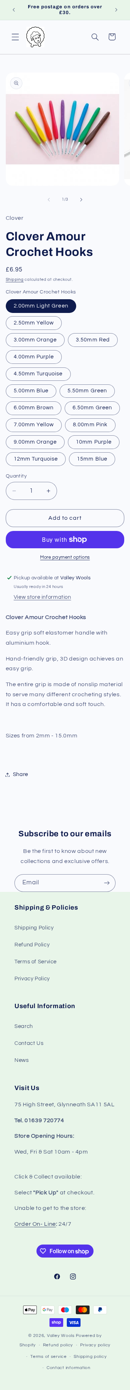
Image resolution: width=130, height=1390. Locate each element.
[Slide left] (49, 200)
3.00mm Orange (35, 340)
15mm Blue (92, 459)
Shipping (15, 280)
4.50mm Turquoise (38, 373)
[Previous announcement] (14, 10)
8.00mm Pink (90, 424)
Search (23, 1026)
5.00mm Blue (31, 390)
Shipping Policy (33, 928)
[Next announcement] (116, 10)
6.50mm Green (92, 407)
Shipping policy (90, 1357)
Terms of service (48, 1357)
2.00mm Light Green (41, 306)
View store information (42, 597)
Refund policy (58, 1345)
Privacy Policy (32, 978)
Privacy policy (95, 1345)
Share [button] (20, 774)
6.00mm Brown (34, 407)
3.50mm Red (93, 340)
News (21, 1060)
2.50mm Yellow (34, 323)
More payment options (65, 557)
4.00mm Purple (34, 357)
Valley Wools (61, 1336)
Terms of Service (35, 961)
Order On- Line (35, 1224)
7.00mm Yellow (34, 424)
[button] (15, 37)
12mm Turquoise (36, 459)
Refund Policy (31, 944)
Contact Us (28, 1043)
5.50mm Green (87, 390)
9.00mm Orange (35, 442)
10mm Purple (94, 442)
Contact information (69, 1368)
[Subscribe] (107, 883)
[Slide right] (81, 200)
